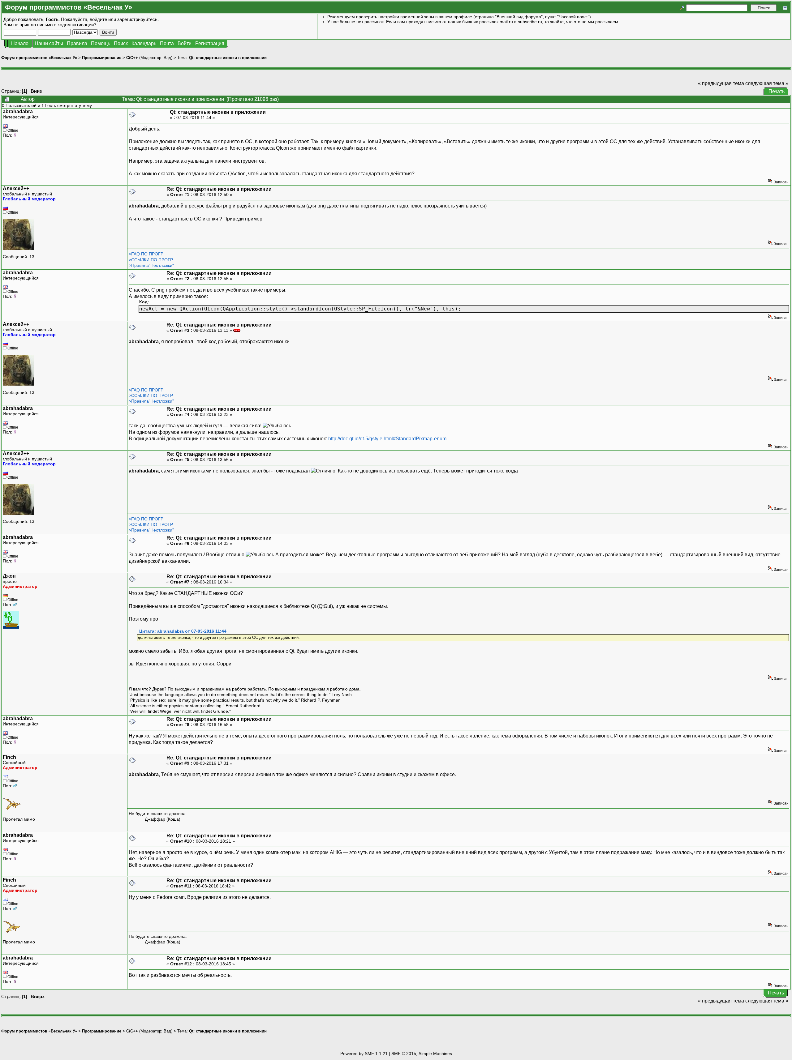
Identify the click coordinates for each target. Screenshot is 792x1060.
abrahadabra (18, 111)
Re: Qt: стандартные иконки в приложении (219, 189)
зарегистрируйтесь (137, 19)
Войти (185, 43)
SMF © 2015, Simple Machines (421, 1053)
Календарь (143, 43)
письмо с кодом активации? (66, 24)
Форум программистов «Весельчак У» (39, 57)
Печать (776, 91)
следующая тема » (766, 83)
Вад (167, 57)
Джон (9, 576)
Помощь (100, 43)
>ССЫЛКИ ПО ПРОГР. (151, 259)
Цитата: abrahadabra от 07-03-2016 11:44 (182, 631)
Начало (19, 43)
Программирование (101, 57)
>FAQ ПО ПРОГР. (146, 253)
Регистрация (209, 43)
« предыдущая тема (721, 83)
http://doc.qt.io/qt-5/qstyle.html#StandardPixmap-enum (387, 438)
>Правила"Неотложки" (151, 265)
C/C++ (132, 57)
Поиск (121, 43)
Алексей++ (16, 188)
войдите (98, 19)
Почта (167, 43)
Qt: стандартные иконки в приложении (228, 57)
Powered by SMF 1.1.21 (364, 1053)
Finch (9, 757)
